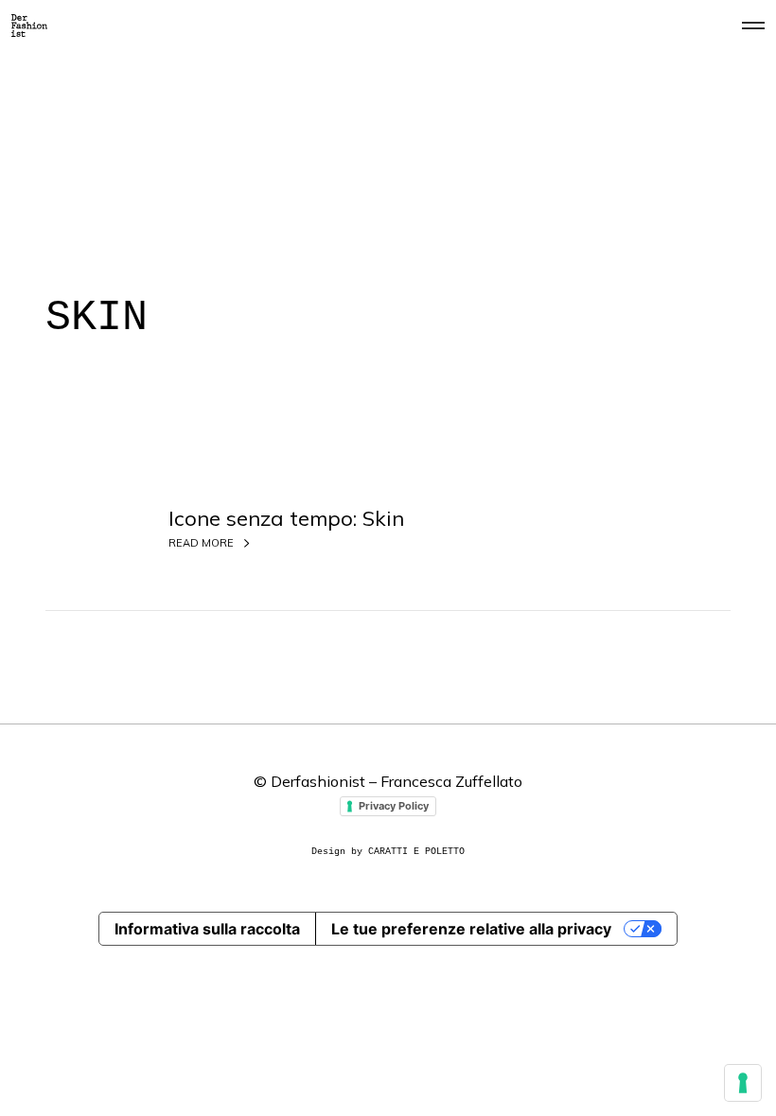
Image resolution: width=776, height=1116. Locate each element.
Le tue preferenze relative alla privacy (471, 928)
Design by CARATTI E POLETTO (388, 851)
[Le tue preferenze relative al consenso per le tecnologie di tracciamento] (743, 1083)
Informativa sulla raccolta (207, 928)
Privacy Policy (394, 805)
